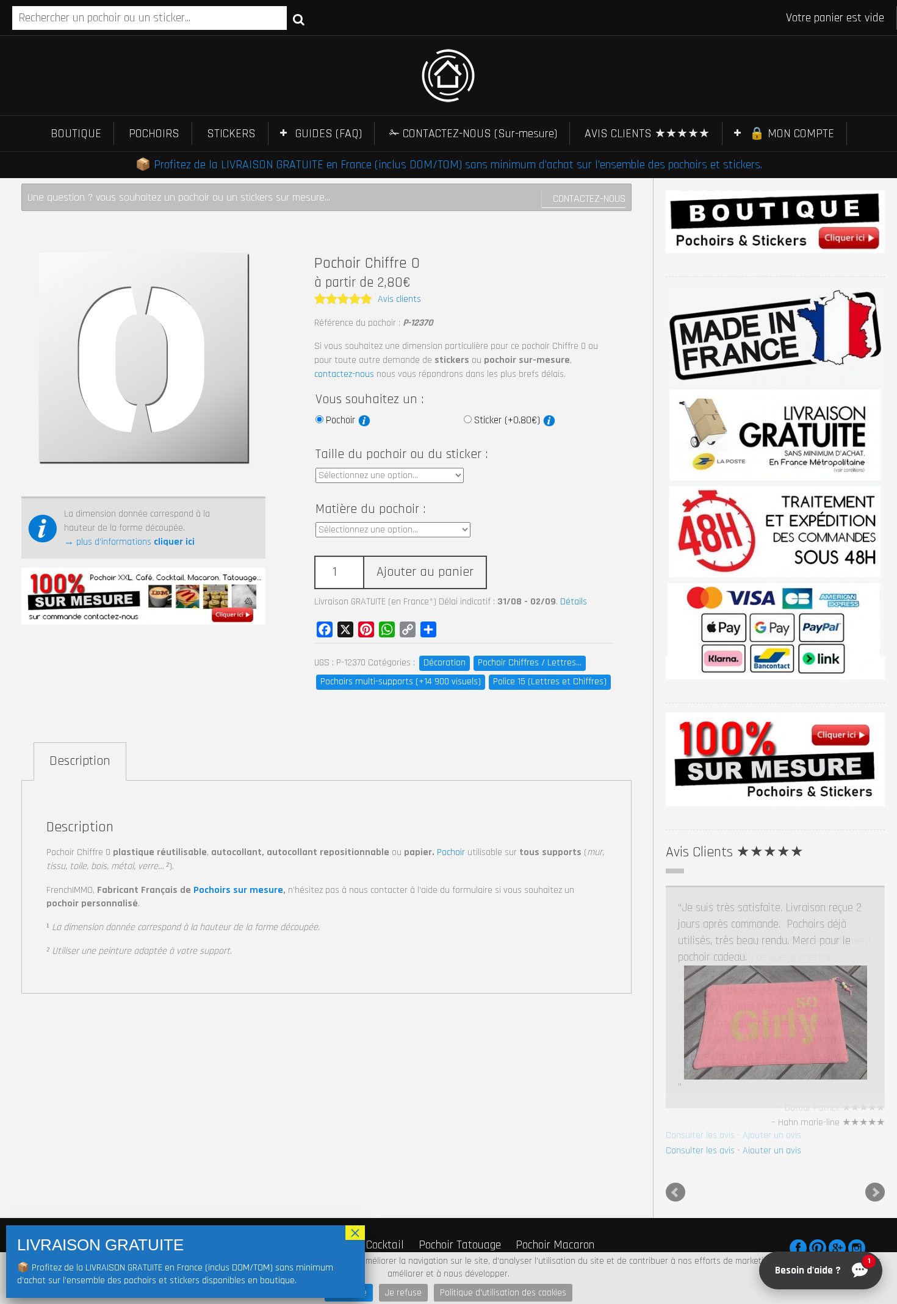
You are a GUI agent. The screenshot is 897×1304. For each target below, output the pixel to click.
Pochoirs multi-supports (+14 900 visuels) (400, 681)
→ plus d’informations (129, 542)
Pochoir (342, 420)
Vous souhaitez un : (369, 399)
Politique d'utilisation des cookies (503, 1293)
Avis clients (399, 299)
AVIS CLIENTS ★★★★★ (647, 134)
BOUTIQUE (76, 134)
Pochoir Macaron (555, 1249)
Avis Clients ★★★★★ (735, 852)
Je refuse (403, 1293)
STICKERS (231, 134)
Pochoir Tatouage (460, 1249)
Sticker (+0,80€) (508, 420)
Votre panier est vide (835, 18)
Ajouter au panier (425, 572)
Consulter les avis (700, 1150)
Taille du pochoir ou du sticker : (401, 454)
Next (875, 1196)
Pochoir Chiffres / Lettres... (530, 662)
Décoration (444, 662)
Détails (573, 601)
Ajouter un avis (772, 1150)
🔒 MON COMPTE (791, 134)
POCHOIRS (154, 134)
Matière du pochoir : (370, 509)
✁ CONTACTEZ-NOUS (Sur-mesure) (473, 134)
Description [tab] (79, 761)
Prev (675, 1196)
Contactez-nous (589, 199)
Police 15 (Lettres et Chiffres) (550, 681)
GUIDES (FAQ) (328, 134)
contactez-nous (344, 374)
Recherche (298, 19)
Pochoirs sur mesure (238, 890)
